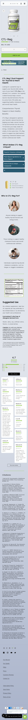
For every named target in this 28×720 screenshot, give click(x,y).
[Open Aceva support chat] (25, 717)
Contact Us (6, 678)
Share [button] (5, 70)
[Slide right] (17, 36)
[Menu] (3, 3)
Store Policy (6, 689)
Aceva (6, 714)
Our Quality (6, 663)
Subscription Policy (8, 685)
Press (4, 671)
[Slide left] (10, 36)
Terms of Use (7, 697)
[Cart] (24, 3)
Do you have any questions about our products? (15, 711)
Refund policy (23, 714)
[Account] (21, 3)
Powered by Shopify (13, 714)
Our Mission (6, 659)
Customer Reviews (8, 674)
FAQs (4, 667)
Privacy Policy (7, 693)
